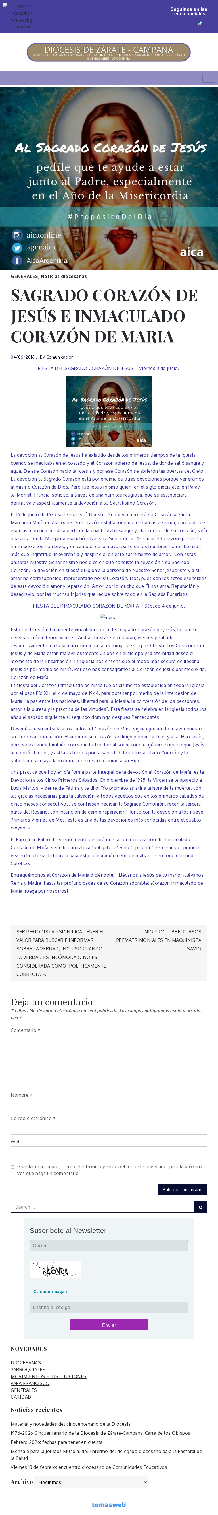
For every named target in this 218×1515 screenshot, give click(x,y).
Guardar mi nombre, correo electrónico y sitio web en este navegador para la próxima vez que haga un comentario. (109, 1170)
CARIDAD (21, 1397)
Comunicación (60, 357)
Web (16, 1142)
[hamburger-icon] (208, 78)
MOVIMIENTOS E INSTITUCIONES (49, 1376)
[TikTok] (200, 22)
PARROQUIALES (28, 1369)
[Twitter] (177, 22)
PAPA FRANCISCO (30, 1383)
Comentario (25, 1030)
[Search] (200, 1207)
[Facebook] (169, 22)
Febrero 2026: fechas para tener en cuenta (57, 1442)
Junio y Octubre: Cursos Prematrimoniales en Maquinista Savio (159, 940)
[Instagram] (192, 22)
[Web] (209, 22)
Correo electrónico (33, 1118)
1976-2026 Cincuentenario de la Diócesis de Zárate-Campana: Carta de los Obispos (100, 1433)
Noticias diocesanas (64, 276)
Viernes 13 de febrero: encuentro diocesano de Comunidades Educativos (89, 1467)
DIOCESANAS (26, 1363)
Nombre (21, 1095)
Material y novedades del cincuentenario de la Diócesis (71, 1424)
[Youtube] (184, 22)
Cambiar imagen (50, 1291)
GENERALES (24, 276)
